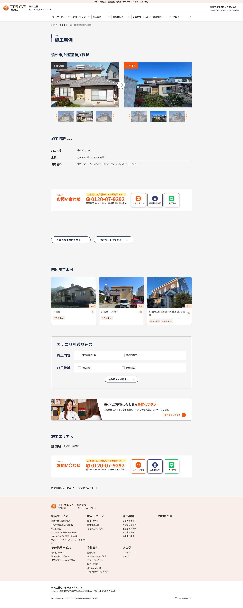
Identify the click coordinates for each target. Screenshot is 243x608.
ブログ (176, 16)
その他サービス (140, 16)
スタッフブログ (129, 552)
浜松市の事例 (128, 532)
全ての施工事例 (129, 521)
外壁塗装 (60, 317)
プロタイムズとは (95, 560)
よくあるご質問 (94, 567)
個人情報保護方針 (185, 598)
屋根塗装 (167, 321)
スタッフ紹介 (93, 564)
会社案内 (157, 16)
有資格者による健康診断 (62, 524)
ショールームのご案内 (97, 556)
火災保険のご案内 (95, 528)
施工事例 (97, 16)
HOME (54, 25)
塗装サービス (59, 16)
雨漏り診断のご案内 (60, 556)
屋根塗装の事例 (129, 528)
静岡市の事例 (128, 536)
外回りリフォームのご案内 (63, 560)
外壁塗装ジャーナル (61, 487)
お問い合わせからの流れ (98, 571)
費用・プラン (79, 16)
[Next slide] (113, 116)
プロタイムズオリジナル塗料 (64, 536)
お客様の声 (118, 16)
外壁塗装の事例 (129, 524)
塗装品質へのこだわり (61, 521)
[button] (65, 116)
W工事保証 (56, 528)
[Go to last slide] (56, 116)
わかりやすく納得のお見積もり (65, 532)
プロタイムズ (85, 487)
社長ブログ (127, 556)
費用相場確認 (93, 524)
